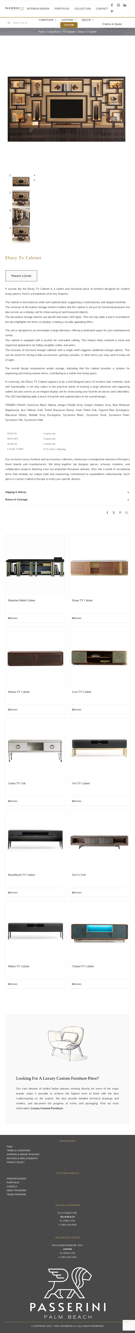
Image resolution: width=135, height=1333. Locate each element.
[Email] (126, 512)
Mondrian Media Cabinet (21, 600)
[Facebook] (107, 512)
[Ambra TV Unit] (35, 748)
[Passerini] (14, 8)
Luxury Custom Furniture (65, 1078)
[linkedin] (124, 5)
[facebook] (112, 5)
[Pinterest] (120, 512)
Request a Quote (21, 275)
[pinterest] (112, 11)
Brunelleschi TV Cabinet (21, 874)
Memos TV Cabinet (19, 691)
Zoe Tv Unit (78, 874)
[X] (114, 512)
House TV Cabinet (82, 600)
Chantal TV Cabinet (83, 966)
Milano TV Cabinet (18, 966)
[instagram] (118, 5)
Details (14, 618)
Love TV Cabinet (81, 691)
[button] (67, 492)
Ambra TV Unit (16, 783)
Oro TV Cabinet (81, 783)
